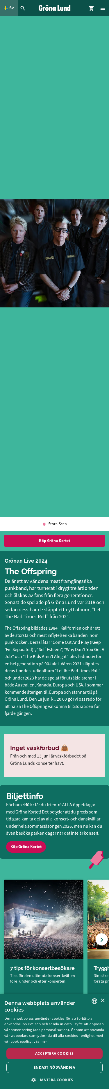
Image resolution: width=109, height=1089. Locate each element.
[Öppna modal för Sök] (23, 8)
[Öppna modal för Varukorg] (91, 8)
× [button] (102, 1001)
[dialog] (54, 1041)
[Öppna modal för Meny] (103, 8)
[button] (54, 1079)
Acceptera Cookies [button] (54, 1053)
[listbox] (94, 1001)
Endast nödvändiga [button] (54, 1067)
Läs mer (40, 1041)
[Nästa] (102, 939)
